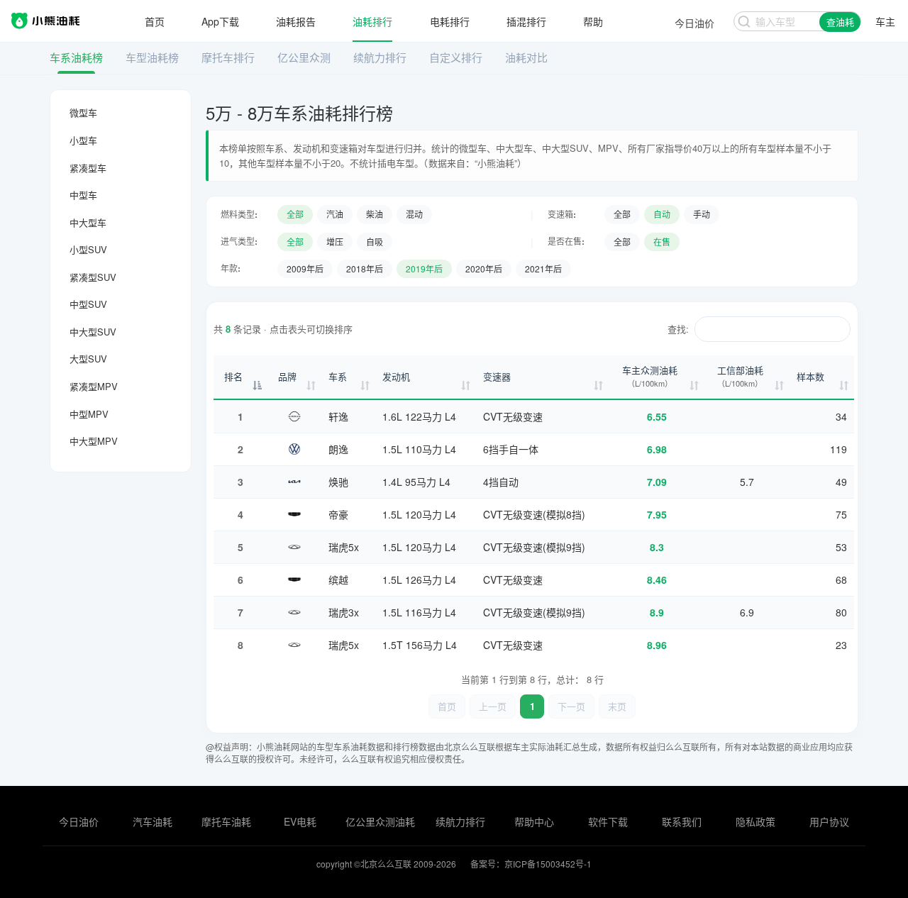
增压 (334, 241)
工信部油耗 (740, 376)
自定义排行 (455, 57)
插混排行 (526, 21)
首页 (155, 21)
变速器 (497, 376)
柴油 (374, 214)
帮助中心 (534, 821)
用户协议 (829, 821)
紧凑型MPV (94, 386)
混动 (414, 214)
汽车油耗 (152, 821)
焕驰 (338, 482)
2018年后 (364, 268)
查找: (678, 329)
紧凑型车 (88, 167)
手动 (701, 214)
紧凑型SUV (93, 277)
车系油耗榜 (76, 57)
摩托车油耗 (226, 821)
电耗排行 (450, 21)
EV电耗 (300, 821)
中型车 (83, 194)
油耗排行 (372, 21)
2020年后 (483, 268)
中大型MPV (94, 441)
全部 (295, 214)
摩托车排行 (228, 57)
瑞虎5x (343, 547)
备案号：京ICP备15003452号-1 (531, 864)
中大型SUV (93, 331)
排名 (233, 376)
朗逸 (338, 449)
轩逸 (338, 416)
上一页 (492, 706)
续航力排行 (379, 57)
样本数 (810, 376)
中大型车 (88, 222)
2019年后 (424, 268)
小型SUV (88, 249)
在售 (661, 241)
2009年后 (305, 268)
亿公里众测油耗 (380, 821)
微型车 (83, 112)
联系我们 (682, 821)
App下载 (220, 21)
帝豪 (338, 514)
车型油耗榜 (152, 57)
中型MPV (89, 414)
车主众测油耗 (649, 376)
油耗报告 (296, 21)
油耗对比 (526, 57)
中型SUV (88, 304)
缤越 (338, 579)
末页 (617, 706)
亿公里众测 (304, 57)
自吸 (374, 241)
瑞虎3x (343, 612)
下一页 (571, 706)
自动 (661, 214)
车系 (337, 376)
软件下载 (608, 821)
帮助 (593, 21)
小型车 (83, 140)
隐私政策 (755, 821)
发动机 (396, 376)
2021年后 (543, 268)
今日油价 (79, 821)
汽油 (334, 214)
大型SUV (88, 358)
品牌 (287, 376)
